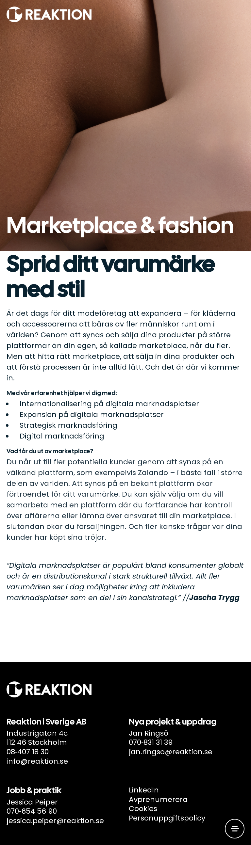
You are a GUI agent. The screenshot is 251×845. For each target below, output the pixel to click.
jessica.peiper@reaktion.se (55, 821)
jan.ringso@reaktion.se (170, 752)
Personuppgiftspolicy (167, 818)
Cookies (143, 809)
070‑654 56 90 (32, 811)
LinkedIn (144, 790)
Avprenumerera (158, 799)
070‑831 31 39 (151, 742)
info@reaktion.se (37, 761)
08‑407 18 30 (28, 752)
